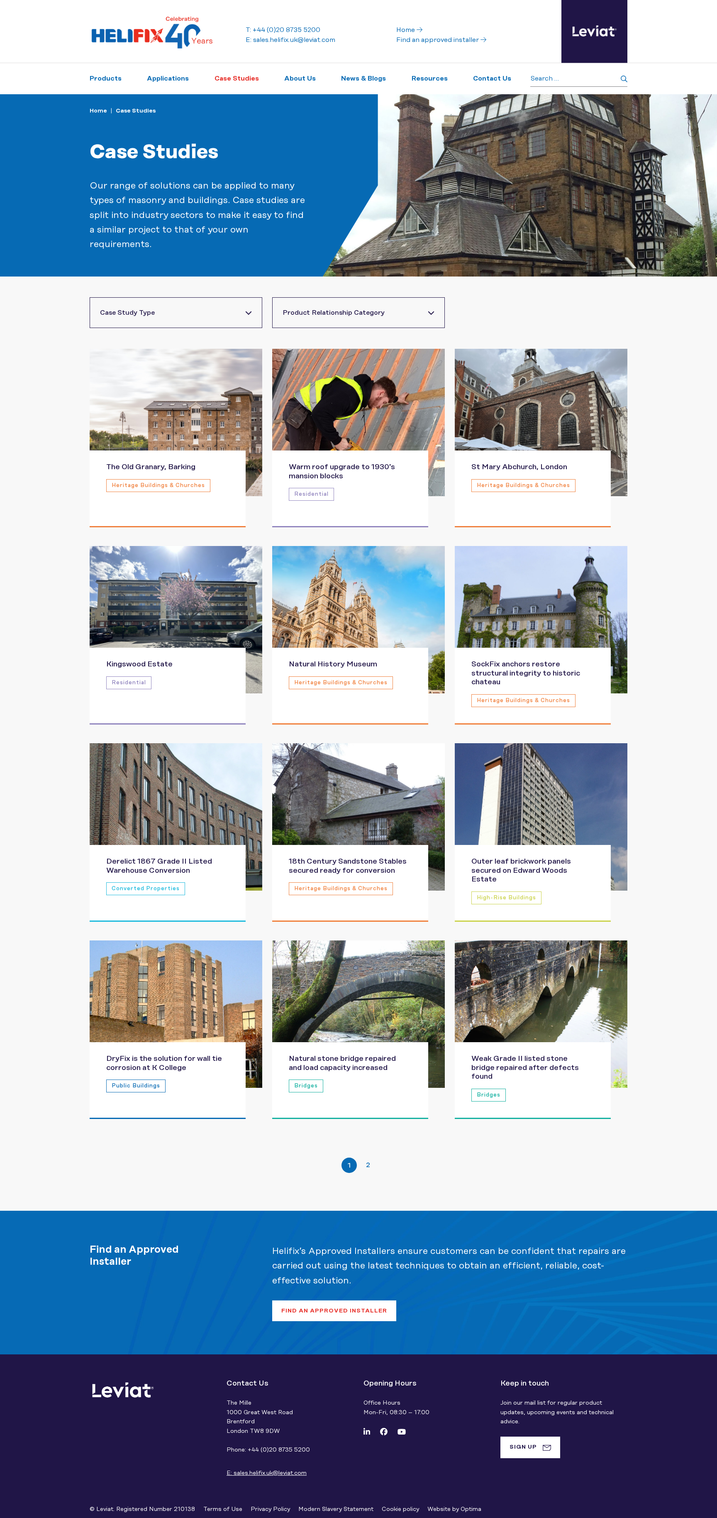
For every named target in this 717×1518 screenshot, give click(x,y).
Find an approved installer (438, 40)
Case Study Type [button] (127, 312)
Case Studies (136, 111)
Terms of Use (222, 1509)
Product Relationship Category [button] (334, 312)
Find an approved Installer (334, 1310)
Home (406, 30)
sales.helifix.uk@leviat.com (267, 1473)
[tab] (530, 1447)
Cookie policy (400, 1509)
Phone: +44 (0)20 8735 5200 (268, 1450)
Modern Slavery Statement (335, 1509)
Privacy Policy (270, 1509)
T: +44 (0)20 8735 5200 (283, 30)
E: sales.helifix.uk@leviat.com (290, 40)
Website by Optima (454, 1509)
